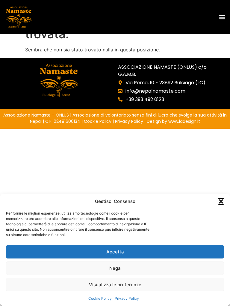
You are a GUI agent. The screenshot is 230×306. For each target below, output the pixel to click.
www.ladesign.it (184, 121)
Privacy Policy (127, 298)
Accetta (115, 252)
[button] (221, 201)
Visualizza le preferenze (115, 284)
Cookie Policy (100, 298)
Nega (115, 268)
